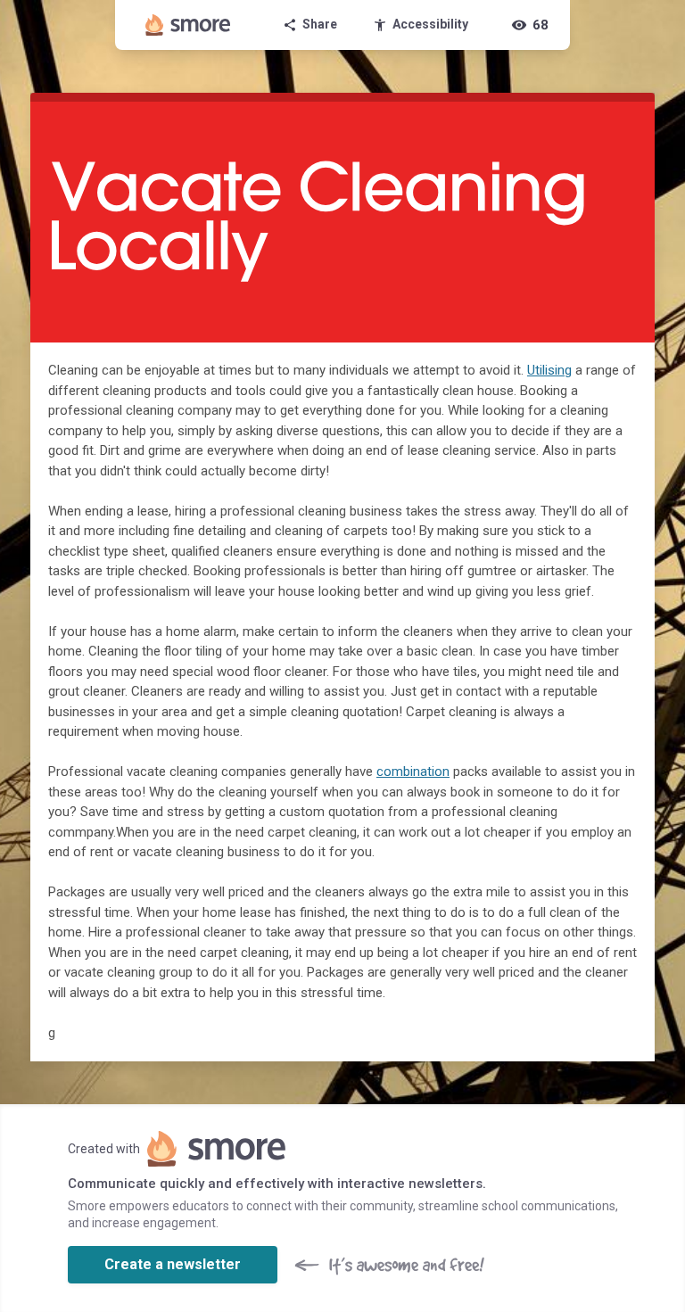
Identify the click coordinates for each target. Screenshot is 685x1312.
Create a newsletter (172, 1264)
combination (413, 771)
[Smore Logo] (188, 25)
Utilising (549, 370)
